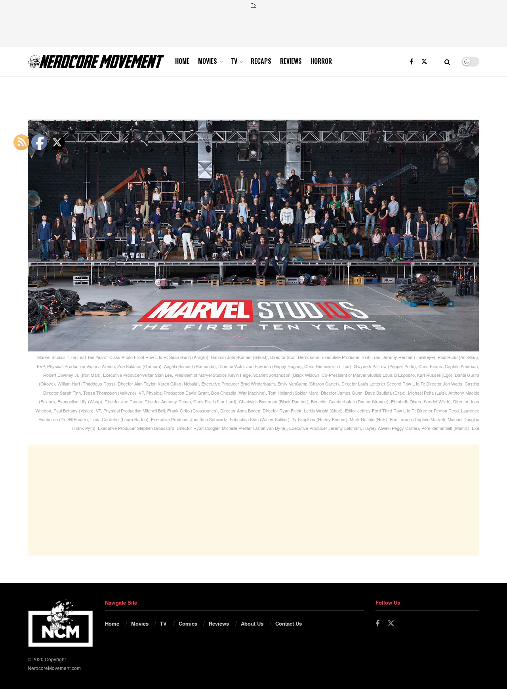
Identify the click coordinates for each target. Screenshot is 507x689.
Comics (188, 623)
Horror (321, 61)
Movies (207, 61)
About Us (252, 623)
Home (182, 61)
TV (234, 61)
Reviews (291, 61)
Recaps (261, 61)
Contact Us (288, 623)
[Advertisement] (253, 26)
